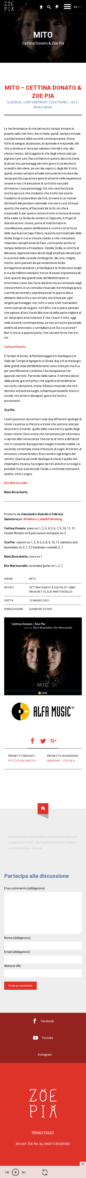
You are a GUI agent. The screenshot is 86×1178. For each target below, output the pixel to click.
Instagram (45, 1054)
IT (80, 7)
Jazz (73, 102)
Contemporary (36, 102)
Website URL (12, 966)
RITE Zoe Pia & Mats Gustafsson (25, 758)
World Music (43, 107)
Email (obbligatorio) (17, 952)
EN (75, 7)
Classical (14, 102)
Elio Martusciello (16, 483)
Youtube (47, 1038)
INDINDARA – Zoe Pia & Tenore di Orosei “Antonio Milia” (64, 758)
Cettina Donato (15, 346)
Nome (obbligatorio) (17, 938)
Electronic (58, 102)
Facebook (47, 1021)
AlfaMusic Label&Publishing (42, 519)
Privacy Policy (43, 1132)
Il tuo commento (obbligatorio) (24, 888)
